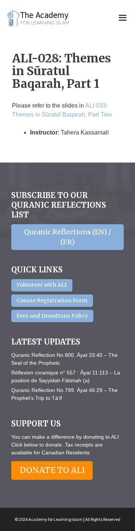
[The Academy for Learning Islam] (39, 18)
